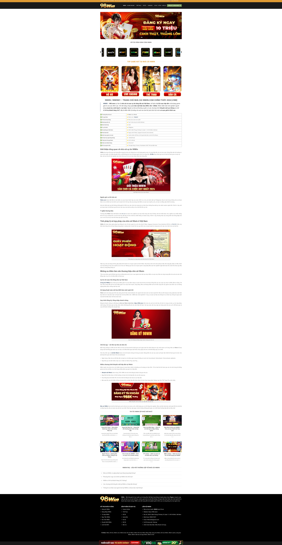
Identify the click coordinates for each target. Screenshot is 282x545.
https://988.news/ (153, 512)
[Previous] (103, 25)
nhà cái (123, 213)
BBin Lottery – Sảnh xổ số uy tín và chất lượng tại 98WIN (172, 454)
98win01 (136, 117)
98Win (124, 5)
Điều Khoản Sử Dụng (160, 524)
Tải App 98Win (105, 514)
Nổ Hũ (159, 5)
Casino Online (130, 5)
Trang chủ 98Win (105, 282)
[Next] (178, 25)
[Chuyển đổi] (101, 473)
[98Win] (107, 5)
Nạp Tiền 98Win (106, 517)
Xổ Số (144, 5)
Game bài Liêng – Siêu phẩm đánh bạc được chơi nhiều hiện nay (109, 429)
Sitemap (155, 522)
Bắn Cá (164, 5)
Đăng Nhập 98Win (106, 512)
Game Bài (150, 5)
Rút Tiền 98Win (106, 519)
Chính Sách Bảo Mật (149, 524)
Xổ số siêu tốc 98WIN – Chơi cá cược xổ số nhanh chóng (130, 454)
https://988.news (138, 303)
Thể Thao (138, 5)
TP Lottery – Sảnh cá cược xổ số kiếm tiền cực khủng (151, 454)
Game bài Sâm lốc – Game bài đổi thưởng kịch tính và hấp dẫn (130, 429)
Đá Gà (155, 5)
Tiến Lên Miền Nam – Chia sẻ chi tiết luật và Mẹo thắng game (151, 429)
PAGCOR (174, 224)
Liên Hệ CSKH (105, 524)
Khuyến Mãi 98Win (107, 522)
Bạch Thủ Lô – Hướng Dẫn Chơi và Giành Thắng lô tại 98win (109, 455)
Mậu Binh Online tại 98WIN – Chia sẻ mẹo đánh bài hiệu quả (172, 429)
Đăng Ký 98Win (106, 509)
